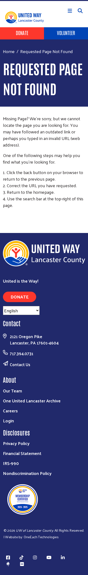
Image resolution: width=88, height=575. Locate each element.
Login (8, 420)
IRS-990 (11, 463)
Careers (10, 410)
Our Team (12, 390)
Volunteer (66, 32)
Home (9, 51)
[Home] (44, 0)
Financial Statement (22, 453)
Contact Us (20, 364)
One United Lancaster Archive (32, 400)
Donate (22, 32)
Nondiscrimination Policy (27, 473)
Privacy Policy (16, 443)
